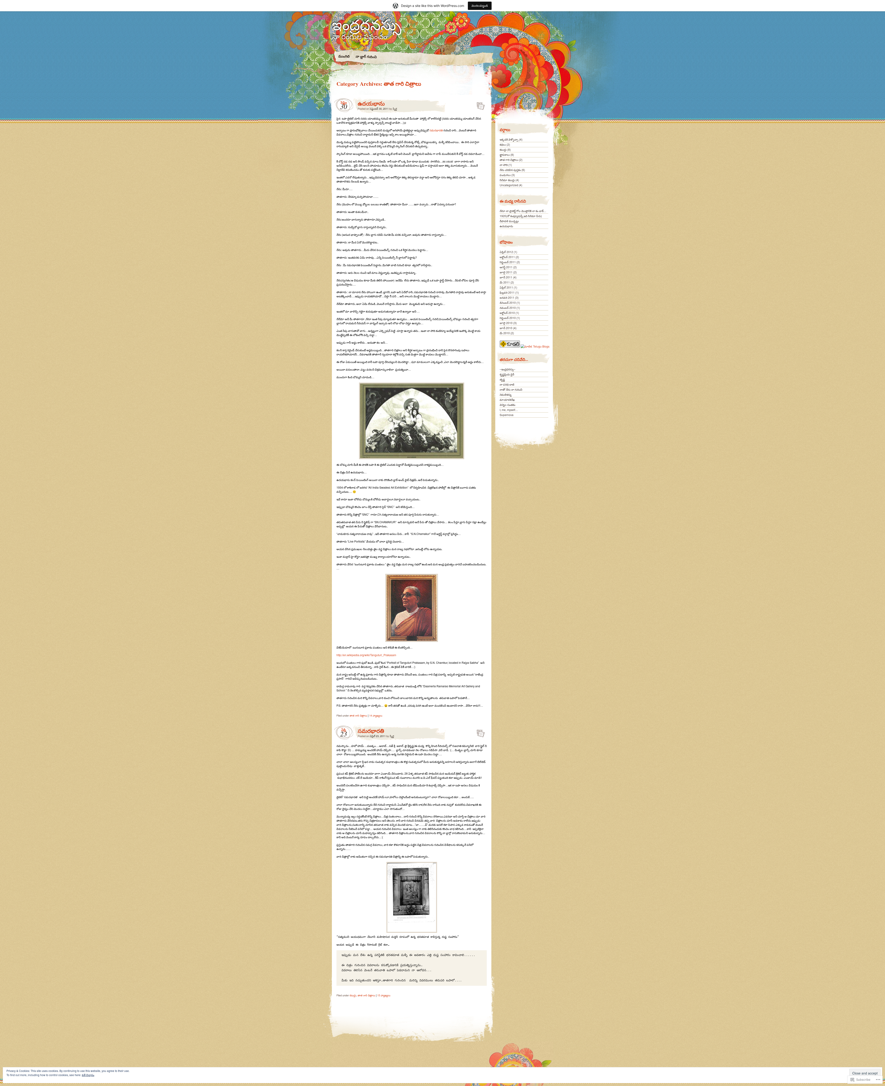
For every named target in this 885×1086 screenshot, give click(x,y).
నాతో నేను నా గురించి (511, 389)
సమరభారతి (436, 130)
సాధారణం (479, 104)
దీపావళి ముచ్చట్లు (509, 221)
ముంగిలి (343, 56)
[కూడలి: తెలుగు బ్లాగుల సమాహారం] (510, 346)
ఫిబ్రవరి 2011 (507, 292)
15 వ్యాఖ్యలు (383, 995)
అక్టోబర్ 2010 (507, 313)
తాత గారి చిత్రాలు (358, 715)
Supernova (506, 415)
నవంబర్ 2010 (508, 308)
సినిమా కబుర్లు (507, 180)
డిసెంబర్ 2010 (508, 302)
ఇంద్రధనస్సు (366, 24)
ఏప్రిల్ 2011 (506, 287)
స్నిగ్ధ (395, 108)
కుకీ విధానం (88, 1075)
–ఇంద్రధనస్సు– (507, 369)
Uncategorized (509, 185)
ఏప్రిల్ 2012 (506, 252)
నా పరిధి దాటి (507, 384)
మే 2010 (505, 333)
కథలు (503, 144)
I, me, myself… (509, 410)
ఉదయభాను (371, 103)
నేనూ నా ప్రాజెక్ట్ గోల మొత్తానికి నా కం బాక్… (523, 211)
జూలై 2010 (506, 323)
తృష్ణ (502, 379)
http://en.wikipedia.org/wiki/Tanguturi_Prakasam (366, 655)
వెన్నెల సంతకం (507, 405)
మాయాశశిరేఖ (507, 399)
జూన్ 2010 (506, 328)
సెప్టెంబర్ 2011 (508, 262)
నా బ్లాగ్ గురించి (365, 56)
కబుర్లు (353, 995)
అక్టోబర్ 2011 (507, 257)
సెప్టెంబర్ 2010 (508, 318)
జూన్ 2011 (506, 277)
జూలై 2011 (506, 272)
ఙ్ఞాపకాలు (505, 154)
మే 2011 (505, 282)
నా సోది (504, 165)
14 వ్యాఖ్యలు (375, 715)
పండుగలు (505, 175)
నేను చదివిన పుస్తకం (510, 170)
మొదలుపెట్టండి (480, 5)
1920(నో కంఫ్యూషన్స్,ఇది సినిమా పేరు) (521, 216)
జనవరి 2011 (507, 297)
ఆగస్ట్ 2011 (506, 267)
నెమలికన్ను (505, 394)
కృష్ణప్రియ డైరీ (507, 374)
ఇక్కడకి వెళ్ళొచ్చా (509, 139)
